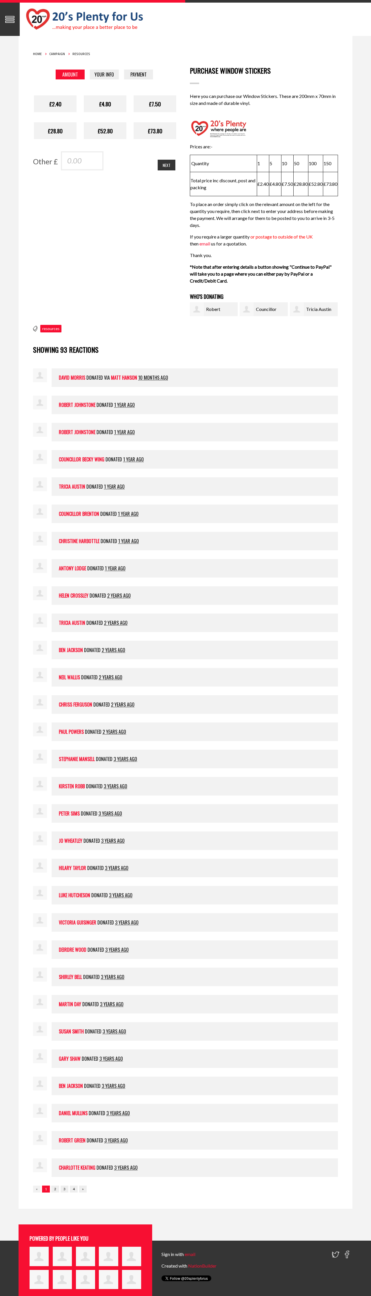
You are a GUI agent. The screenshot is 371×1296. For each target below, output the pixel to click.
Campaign (57, 54)
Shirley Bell (70, 976)
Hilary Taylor (72, 867)
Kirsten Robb (72, 786)
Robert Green (72, 1140)
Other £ (45, 161)
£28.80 (55, 131)
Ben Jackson (71, 650)
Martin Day (70, 1004)
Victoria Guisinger (77, 922)
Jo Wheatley (70, 840)
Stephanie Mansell (77, 759)
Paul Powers (71, 731)
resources (50, 328)
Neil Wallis (69, 677)
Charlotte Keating (77, 1167)
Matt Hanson (124, 377)
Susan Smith (71, 1031)
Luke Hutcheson (74, 895)
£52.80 (105, 131)
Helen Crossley (73, 595)
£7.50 (155, 104)
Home (37, 54)
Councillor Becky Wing (81, 459)
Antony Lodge (72, 568)
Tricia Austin (318, 309)
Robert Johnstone (77, 404)
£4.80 (105, 104)
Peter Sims (69, 813)
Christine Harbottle (79, 541)
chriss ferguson (75, 704)
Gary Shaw (70, 1058)
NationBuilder (202, 1265)
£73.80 (155, 131)
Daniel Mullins (73, 1113)
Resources (81, 54)
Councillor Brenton (79, 513)
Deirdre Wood (72, 949)
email (205, 243)
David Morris (72, 377)
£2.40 (55, 104)
